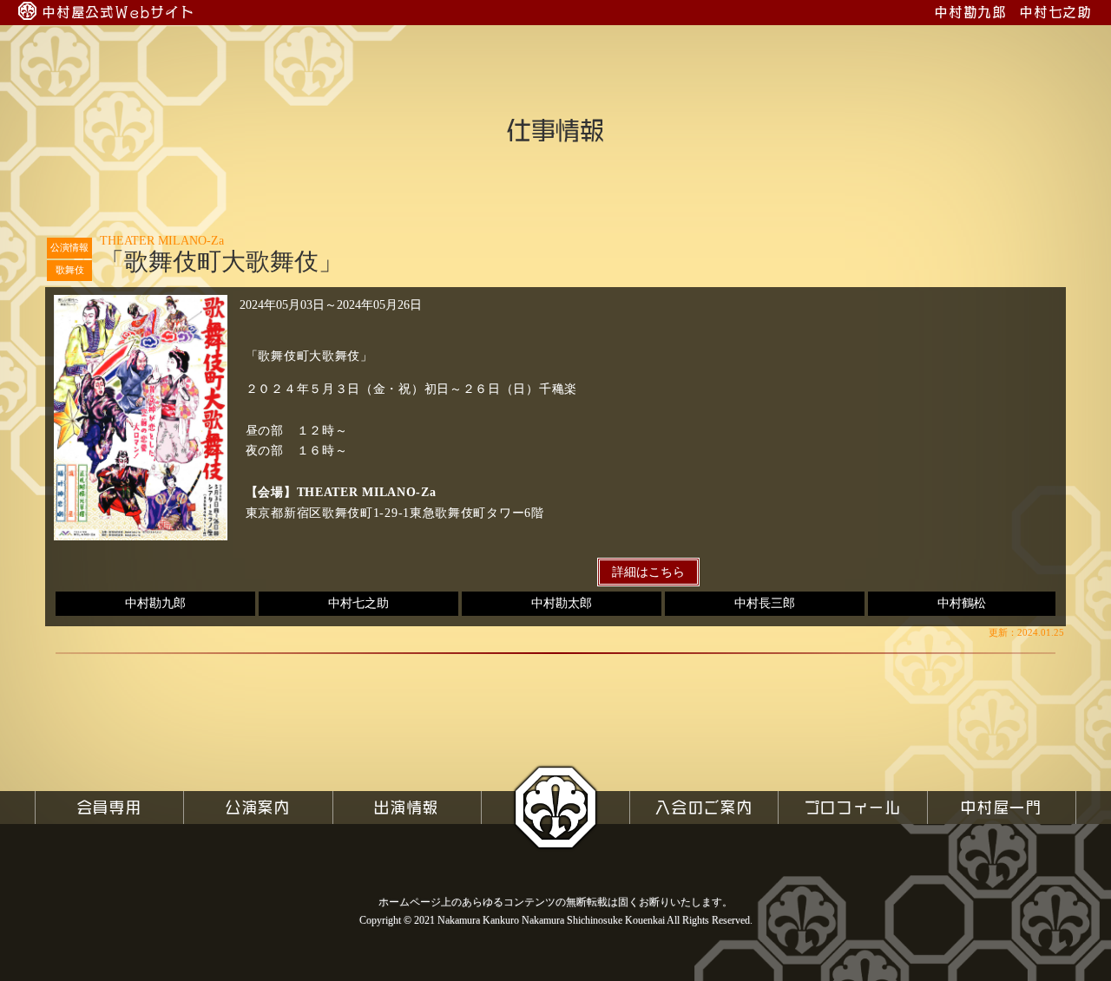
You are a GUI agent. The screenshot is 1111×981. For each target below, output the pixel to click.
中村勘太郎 (561, 603)
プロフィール (853, 807)
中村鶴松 (961, 603)
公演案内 (258, 807)
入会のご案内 (704, 807)
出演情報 (406, 807)
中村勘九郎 (155, 603)
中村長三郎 (764, 603)
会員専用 (109, 807)
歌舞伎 (70, 270)
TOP (555, 807)
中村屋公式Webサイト (119, 12)
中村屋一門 (1001, 807)
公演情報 (69, 247)
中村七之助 (358, 603)
